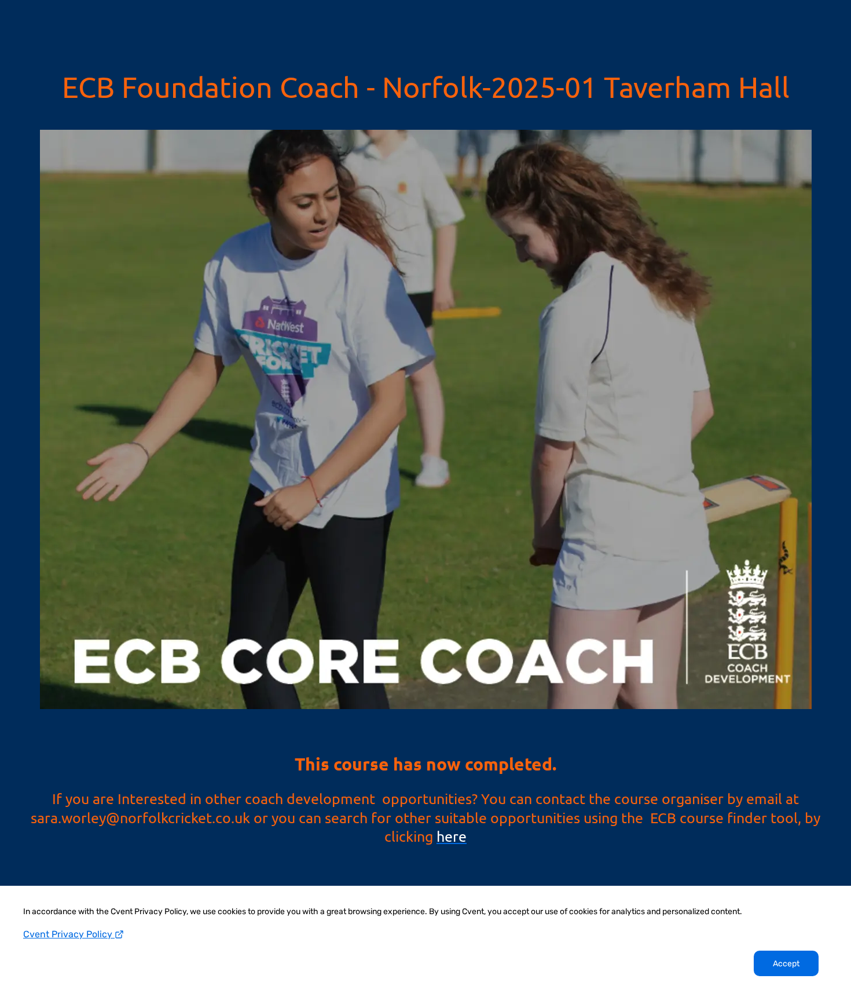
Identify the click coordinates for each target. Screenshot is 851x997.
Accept (786, 964)
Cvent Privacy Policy (69, 934)
